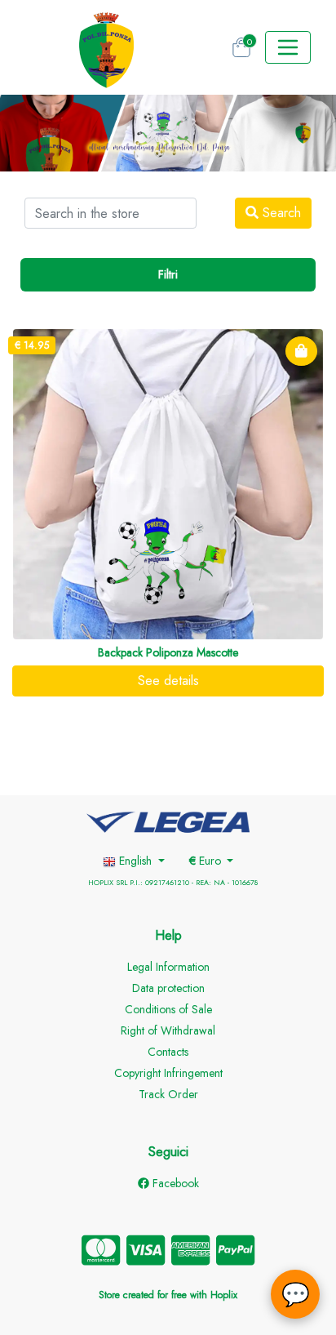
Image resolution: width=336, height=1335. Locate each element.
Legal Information (168, 967)
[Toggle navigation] (288, 47)
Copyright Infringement (168, 1073)
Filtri (168, 274)
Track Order (168, 1094)
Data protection (168, 988)
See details (168, 680)
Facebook (174, 1183)
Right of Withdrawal (168, 1030)
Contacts (168, 1052)
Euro (206, 860)
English (135, 860)
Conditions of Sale (168, 1009)
